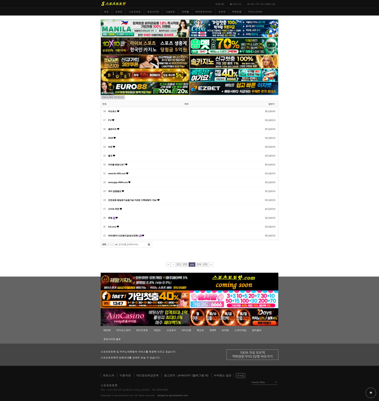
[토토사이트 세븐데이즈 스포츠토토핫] (234, 317)
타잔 (110, 147)
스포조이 (171, 330)
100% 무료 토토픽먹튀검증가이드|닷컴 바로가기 (252, 354)
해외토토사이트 (203, 11)
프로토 (118, 11)
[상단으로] (371, 393)
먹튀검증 (237, 11)
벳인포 (200, 330)
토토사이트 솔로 (112, 339)
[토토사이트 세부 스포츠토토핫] (234, 28)
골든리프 (112, 129)
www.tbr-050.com (117, 173)
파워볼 (185, 11)
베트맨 (107, 330)
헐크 (110, 155)
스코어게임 (240, 330)
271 (179, 264)
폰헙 (110, 218)
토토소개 (108, 375)
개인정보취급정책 (147, 375)
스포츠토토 (135, 11)
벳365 (213, 330)
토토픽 (222, 11)
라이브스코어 (123, 330)
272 (185, 264)
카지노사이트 (255, 11)
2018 (111, 138)
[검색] (149, 244)
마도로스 (112, 111)
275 (205, 264)
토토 (106, 11)
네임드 (157, 330)
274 (199, 264)
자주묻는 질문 (223, 375)
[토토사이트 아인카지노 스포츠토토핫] (145, 317)
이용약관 (125, 375)
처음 (168, 264)
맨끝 (211, 264)
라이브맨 (186, 330)
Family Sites (258, 381)
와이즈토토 (142, 330)
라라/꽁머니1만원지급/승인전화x (123, 235)
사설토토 (170, 11)
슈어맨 (225, 330)
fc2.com (112, 227)
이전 (173, 264)
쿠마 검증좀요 (115, 191)
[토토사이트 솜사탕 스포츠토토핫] (234, 299)
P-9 (110, 120)
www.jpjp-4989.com (118, 182)
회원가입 (236, 4)
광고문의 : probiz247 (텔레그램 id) (186, 375)
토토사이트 (153, 11)
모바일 (240, 375)
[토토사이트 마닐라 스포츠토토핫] (145, 28)
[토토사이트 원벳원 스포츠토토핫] (145, 299)
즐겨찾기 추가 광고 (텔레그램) (261, 4)
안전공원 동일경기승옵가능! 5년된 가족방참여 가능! (132, 200)
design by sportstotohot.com (173, 395)
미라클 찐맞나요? (116, 164)
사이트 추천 (114, 209)
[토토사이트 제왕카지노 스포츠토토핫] (145, 281)
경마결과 (256, 330)
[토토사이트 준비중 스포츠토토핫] (234, 281)
